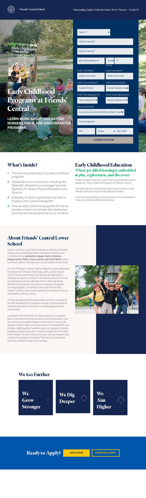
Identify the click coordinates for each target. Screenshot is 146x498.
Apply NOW (76, 453)
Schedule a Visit (105, 453)
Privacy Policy (132, 484)
